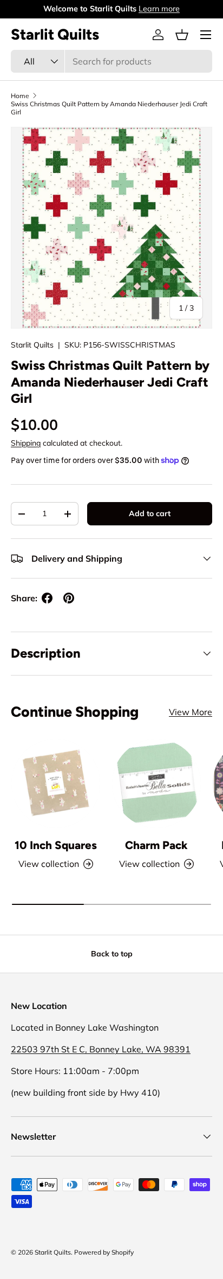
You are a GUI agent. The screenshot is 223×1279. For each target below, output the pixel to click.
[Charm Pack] (156, 783)
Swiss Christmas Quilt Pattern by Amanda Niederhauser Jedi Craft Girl (109, 108)
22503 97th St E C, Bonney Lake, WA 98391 (101, 1049)
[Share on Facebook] (47, 598)
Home (20, 96)
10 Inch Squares (56, 845)
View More (190, 711)
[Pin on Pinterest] (69, 598)
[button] (182, 35)
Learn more (159, 9)
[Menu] (206, 35)
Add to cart (149, 513)
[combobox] (111, 61)
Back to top (112, 954)
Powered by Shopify (104, 1252)
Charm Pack (156, 845)
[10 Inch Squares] (55, 783)
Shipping (26, 443)
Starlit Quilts (32, 345)
